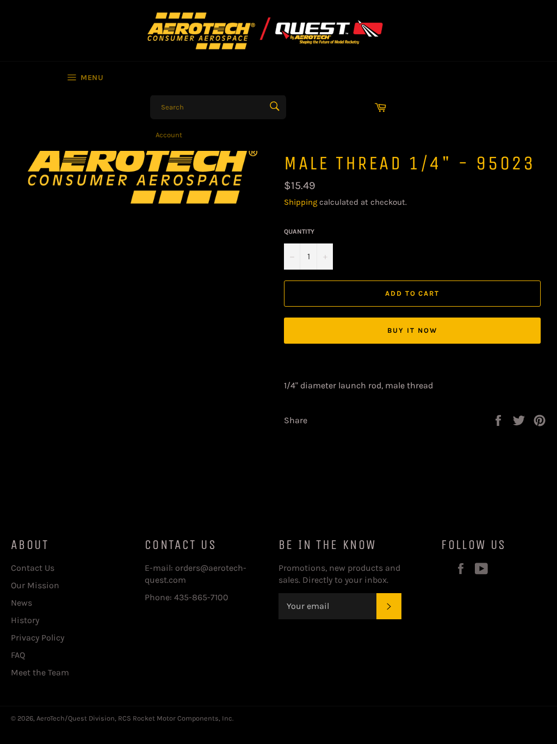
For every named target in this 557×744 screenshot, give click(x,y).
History (25, 620)
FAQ (18, 655)
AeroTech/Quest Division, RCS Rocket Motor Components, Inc (134, 718)
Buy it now (412, 330)
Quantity (299, 231)
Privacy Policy (37, 637)
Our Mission (35, 585)
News (21, 602)
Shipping (300, 202)
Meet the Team (40, 672)
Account (169, 135)
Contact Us (32, 568)
